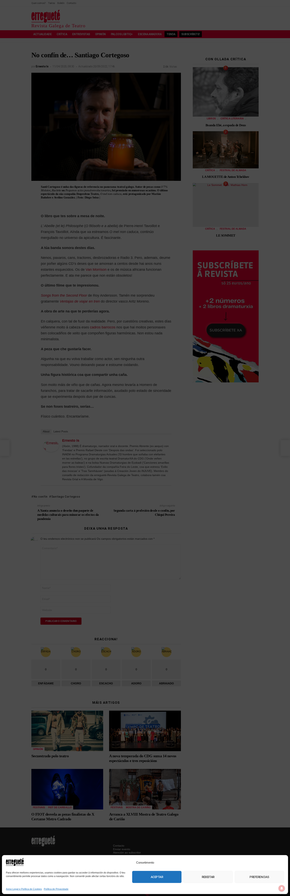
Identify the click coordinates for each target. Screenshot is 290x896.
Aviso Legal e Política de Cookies (24, 889)
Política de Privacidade (56, 889)
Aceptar (157, 877)
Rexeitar (208, 877)
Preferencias (259, 877)
